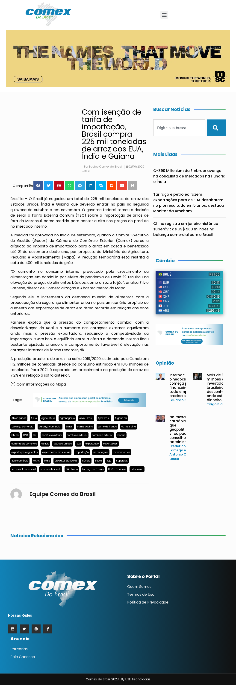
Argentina (121, 418)
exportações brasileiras (56, 452)
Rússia (86, 460)
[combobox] (179, 127)
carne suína (128, 426)
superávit (122, 460)
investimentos (121, 452)
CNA (25, 435)
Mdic (47, 460)
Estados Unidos (62, 443)
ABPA (34, 418)
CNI (35, 435)
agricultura (48, 418)
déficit (45, 443)
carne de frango (107, 426)
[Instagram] (36, 628)
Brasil (69, 426)
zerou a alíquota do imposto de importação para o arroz (79, 243)
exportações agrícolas (25, 452)
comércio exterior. (102, 435)
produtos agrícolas (66, 460)
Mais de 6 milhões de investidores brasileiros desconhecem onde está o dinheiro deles (219, 387)
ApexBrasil (104, 418)
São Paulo (72, 469)
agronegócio (67, 418)
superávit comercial (24, 469)
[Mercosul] (137, 469)
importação (82, 452)
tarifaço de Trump (92, 469)
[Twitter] (24, 628)
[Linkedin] (12, 628)
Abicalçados (19, 418)
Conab (121, 435)
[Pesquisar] (216, 127)
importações (100, 452)
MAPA (36, 460)
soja (109, 460)
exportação (92, 443)
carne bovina (85, 426)
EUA (79, 443)
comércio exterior (52, 435)
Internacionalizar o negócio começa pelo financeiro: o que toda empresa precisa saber (184, 385)
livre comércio (20, 460)
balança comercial (23, 426)
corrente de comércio (24, 443)
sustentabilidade (50, 469)
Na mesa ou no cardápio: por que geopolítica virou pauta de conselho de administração (183, 429)
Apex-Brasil (86, 418)
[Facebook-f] (47, 628)
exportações (110, 443)
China (15, 435)
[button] (164, 15)
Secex (98, 460)
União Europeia (117, 469)
